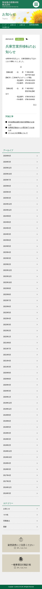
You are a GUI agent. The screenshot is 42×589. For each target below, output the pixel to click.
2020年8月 (7, 379)
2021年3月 (7, 367)
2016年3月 (7, 493)
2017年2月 (7, 481)
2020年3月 (7, 391)
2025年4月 (7, 192)
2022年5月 (7, 312)
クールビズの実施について (18, 133)
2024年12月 (7, 204)
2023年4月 (7, 252)
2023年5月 (7, 246)
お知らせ (19, 39)
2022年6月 (7, 306)
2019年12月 (7, 403)
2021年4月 (7, 361)
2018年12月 (7, 451)
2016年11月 (7, 487)
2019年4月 (7, 433)
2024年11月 (7, 210)
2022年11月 (7, 276)
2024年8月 (7, 216)
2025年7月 (7, 180)
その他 (5, 515)
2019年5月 (7, 427)
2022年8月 (7, 294)
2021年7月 (7, 349)
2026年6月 (7, 156)
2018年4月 (7, 463)
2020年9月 (7, 373)
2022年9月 (7, 288)
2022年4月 (7, 318)
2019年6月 (7, 421)
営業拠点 (6, 521)
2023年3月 (7, 258)
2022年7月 (7, 300)
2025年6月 (7, 186)
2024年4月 (7, 228)
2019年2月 (7, 445)
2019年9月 (7, 415)
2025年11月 (7, 168)
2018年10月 (7, 457)
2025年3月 (7, 198)
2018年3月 (7, 469)
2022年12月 (7, 270)
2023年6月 (7, 240)
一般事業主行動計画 (21, 565)
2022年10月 (7, 282)
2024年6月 (7, 222)
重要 (4, 527)
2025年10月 (7, 174)
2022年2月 (7, 330)
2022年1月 (7, 337)
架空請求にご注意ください (21, 546)
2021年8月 (7, 343)
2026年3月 (7, 162)
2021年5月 (7, 355)
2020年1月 (7, 397)
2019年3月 (7, 439)
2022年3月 (7, 324)
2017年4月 (7, 475)
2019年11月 (7, 409)
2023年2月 (7, 264)
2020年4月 (7, 385)
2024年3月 (7, 234)
